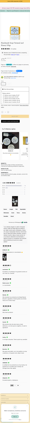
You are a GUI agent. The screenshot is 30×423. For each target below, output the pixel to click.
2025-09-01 (5, 267)
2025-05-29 (5, 292)
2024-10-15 (5, 360)
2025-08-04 (5, 280)
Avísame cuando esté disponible (10, 121)
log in (17, 54)
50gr (4, 84)
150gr (10, 84)
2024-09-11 (5, 375)
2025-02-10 (5, 319)
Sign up (13, 54)
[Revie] (24, 222)
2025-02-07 (5, 335)
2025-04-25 (5, 307)
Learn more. (13, 78)
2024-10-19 (5, 247)
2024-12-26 (5, 346)
